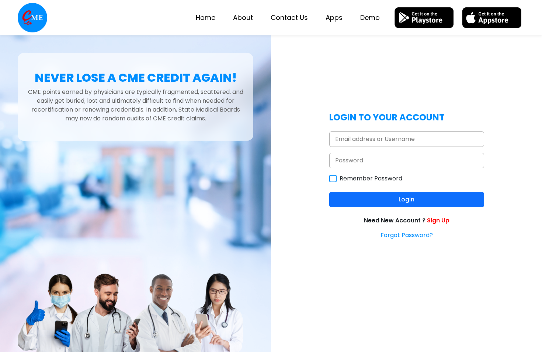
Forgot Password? (407, 235)
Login (406, 199)
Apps (334, 17)
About (243, 17)
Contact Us (289, 17)
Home (205, 17)
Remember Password (371, 178)
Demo (370, 17)
